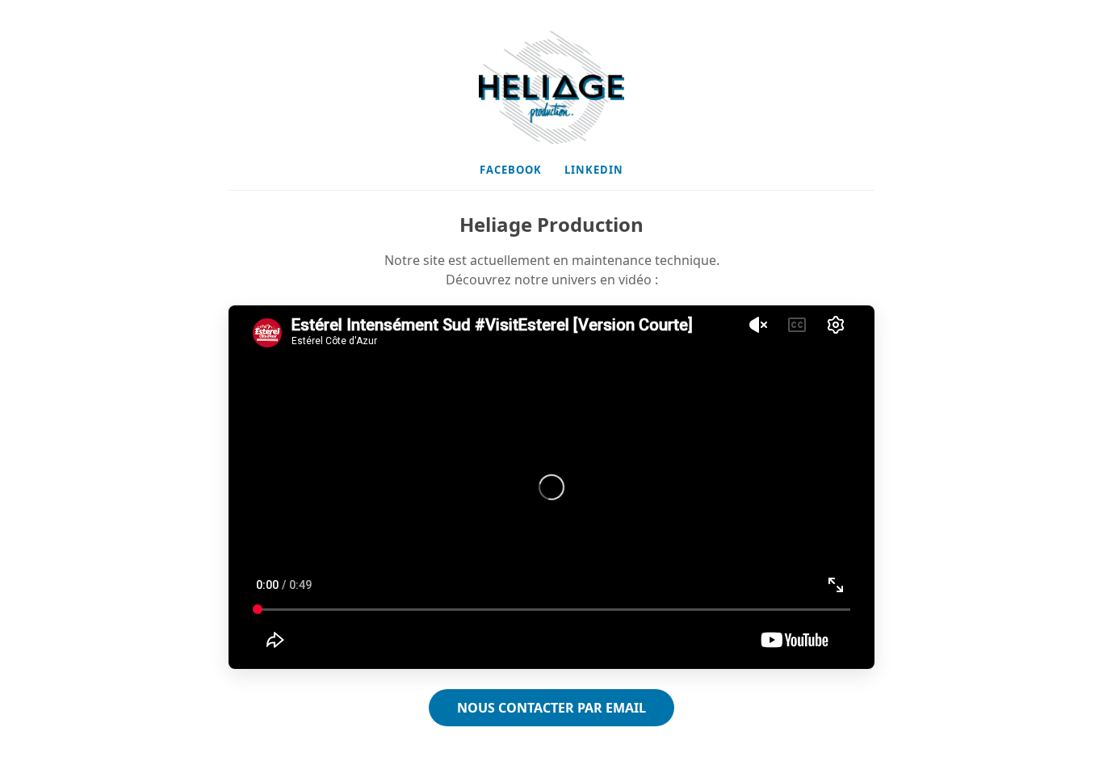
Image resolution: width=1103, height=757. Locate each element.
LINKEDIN (593, 169)
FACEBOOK (511, 169)
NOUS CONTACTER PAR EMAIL (551, 708)
